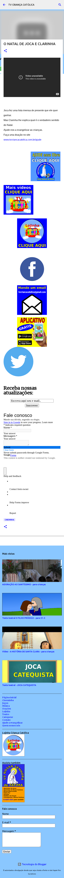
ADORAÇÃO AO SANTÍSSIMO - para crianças (24, 584)
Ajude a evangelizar (12, 722)
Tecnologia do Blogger (33, 864)
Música (6, 706)
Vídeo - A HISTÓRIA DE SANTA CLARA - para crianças (28, 651)
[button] (5, 51)
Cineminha (9, 520)
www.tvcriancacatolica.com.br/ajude (22, 139)
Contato (6, 720)
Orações (6, 708)
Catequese (7, 717)
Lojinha (6, 711)
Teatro (5, 714)
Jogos (5, 703)
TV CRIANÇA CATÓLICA (21, 4)
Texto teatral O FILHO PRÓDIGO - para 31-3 (23, 618)
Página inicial (9, 697)
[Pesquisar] (60, 4)
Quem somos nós (11, 725)
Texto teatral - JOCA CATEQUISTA (19, 685)
